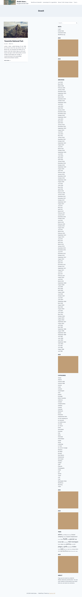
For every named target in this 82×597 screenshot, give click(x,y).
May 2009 (60, 288)
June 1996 (60, 338)
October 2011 (61, 266)
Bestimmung (69, 534)
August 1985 (61, 349)
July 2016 (60, 220)
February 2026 (61, 87)
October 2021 (61, 141)
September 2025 (62, 93)
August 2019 (61, 168)
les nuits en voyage (62, 447)
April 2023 (60, 122)
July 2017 (60, 205)
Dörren (59, 412)
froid (68, 539)
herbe (59, 542)
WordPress (60, 482)
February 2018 (61, 192)
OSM (59, 464)
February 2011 (61, 275)
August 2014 (61, 237)
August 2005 (61, 305)
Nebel (59, 544)
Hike (59, 433)
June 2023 (60, 119)
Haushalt (60, 431)
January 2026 (61, 89)
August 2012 (61, 259)
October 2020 (61, 150)
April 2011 (60, 273)
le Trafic (60, 446)
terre (77, 549)
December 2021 (62, 139)
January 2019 (61, 174)
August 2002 (61, 319)
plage (60, 547)
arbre (60, 534)
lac (63, 542)
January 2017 (61, 214)
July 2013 (60, 251)
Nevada (60, 453)
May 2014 (60, 240)
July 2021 (60, 146)
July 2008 (60, 294)
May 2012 (60, 261)
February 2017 (61, 213)
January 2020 (61, 161)
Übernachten (73, 551)
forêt (65, 539)
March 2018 (61, 191)
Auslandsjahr (61, 390)
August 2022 (61, 130)
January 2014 (61, 246)
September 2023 (62, 117)
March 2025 (61, 97)
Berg (65, 534)
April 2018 (60, 189)
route (59, 549)
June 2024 (60, 106)
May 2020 (60, 157)
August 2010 (61, 277)
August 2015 (61, 227)
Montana (60, 449)
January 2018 (61, 194)
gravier (72, 539)
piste (74, 544)
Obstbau (60, 460)
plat (63, 546)
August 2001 (61, 323)
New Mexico (61, 455)
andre (6, 43)
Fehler (62, 539)
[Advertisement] (68, 48)
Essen (59, 427)
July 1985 (60, 351)
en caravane (61, 420)
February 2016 (61, 224)
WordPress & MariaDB (36, 2)
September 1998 (62, 329)
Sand (65, 549)
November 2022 (62, 126)
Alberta (60, 379)
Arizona (60, 385)
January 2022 (61, 137)
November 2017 (62, 198)
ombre (64, 544)
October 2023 (61, 115)
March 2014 (61, 244)
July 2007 (60, 297)
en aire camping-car (63, 418)
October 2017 (61, 200)
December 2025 (62, 91)
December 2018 (62, 176)
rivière (74, 547)
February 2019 (61, 172)
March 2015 (61, 231)
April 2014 (60, 242)
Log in (59, 29)
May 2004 (60, 314)
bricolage (60, 396)
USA (21, 38)
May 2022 (60, 135)
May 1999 (60, 327)
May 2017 (60, 207)
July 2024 (60, 104)
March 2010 (61, 281)
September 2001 (62, 321)
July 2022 (60, 132)
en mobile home (62, 422)
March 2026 (61, 86)
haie (76, 539)
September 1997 (62, 332)
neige (62, 544)
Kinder (59, 440)
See (66, 549)
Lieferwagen (66, 542)
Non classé (60, 459)
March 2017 (61, 211)
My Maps (60, 451)
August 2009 (61, 284)
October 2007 (61, 296)
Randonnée (69, 546)
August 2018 (61, 181)
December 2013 (62, 248)
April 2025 (60, 95)
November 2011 (62, 264)
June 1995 (60, 340)
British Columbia (62, 398)
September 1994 (62, 342)
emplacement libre (62, 416)
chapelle (68, 536)
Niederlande (61, 457)
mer (69, 542)
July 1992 (60, 345)
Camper (73, 534)
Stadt (69, 549)
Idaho (59, 435)
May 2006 (60, 303)
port (59, 471)
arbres (63, 534)
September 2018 (62, 179)
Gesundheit (61, 429)
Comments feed (62, 32)
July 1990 (60, 347)
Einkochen (60, 414)
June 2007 (60, 299)
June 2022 (60, 133)
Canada (60, 407)
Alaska (59, 377)
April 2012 (60, 262)
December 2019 (62, 163)
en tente (60, 424)
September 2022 (62, 128)
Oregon (60, 462)
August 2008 (61, 292)
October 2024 (61, 100)
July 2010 (60, 279)
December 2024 (62, 98)
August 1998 (61, 330)
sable (62, 549)
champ (64, 536)
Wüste (69, 551)
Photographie (61, 468)
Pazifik (72, 544)
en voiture (60, 425)
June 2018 (60, 185)
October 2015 (61, 225)
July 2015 (60, 229)
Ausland (60, 389)
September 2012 (62, 257)
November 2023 (62, 113)
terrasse (74, 549)
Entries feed (61, 31)
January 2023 (61, 124)
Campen (60, 401)
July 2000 (60, 325)
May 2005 (60, 307)
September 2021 (62, 143)
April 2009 (60, 290)
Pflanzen (60, 466)
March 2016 (61, 222)
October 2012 (61, 255)
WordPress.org (61, 34)
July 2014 (60, 238)
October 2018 (61, 178)
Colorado (60, 409)
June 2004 (60, 312)
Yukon (59, 486)
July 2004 (60, 310)
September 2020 (62, 152)
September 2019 (62, 167)
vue (61, 551)
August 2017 (61, 203)
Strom (71, 549)
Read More (7, 60)
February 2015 (61, 233)
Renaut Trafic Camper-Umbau (65, 2)
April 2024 (60, 108)
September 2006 (62, 301)
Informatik (60, 436)
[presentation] (16, 30)
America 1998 (61, 383)
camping (60, 405)
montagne (74, 542)
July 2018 (60, 183)
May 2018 (60, 187)
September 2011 (62, 268)
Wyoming (60, 484)
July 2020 (60, 154)
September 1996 (62, 334)
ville (59, 551)
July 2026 (60, 82)
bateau (59, 394)
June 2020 (60, 156)
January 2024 (61, 109)
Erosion (59, 539)
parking (68, 544)
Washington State (62, 481)
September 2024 (62, 102)
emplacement (73, 536)
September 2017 (62, 202)
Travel (17, 38)
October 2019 (61, 165)
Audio (59, 387)
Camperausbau (61, 403)
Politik (59, 470)
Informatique (61, 438)
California (13, 38)
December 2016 (62, 216)
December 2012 (62, 253)
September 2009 (62, 283)
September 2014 (62, 235)
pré (65, 546)
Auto (59, 392)
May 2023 (60, 121)
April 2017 (60, 209)
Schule (59, 473)
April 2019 (60, 170)
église (77, 551)
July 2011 (60, 272)
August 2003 (61, 318)
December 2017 (62, 196)
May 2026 (60, 84)
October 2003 (61, 316)
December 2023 (62, 111)
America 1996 (7, 38)
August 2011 (61, 270)
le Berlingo (60, 444)
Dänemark (60, 411)
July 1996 (60, 336)
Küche (59, 442)
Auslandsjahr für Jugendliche (50, 2)
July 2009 (60, 286)
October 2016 (61, 218)
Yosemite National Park (13, 41)
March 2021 (61, 148)
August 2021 (61, 144)
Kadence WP (52, 593)
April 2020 (60, 159)
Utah (59, 479)
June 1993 (60, 343)
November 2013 (62, 249)
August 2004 (61, 308)
